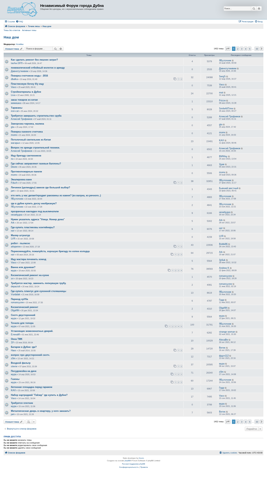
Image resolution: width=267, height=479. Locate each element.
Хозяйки (19, 44)
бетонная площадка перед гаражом (31, 387)
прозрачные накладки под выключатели (35, 211)
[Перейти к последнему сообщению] (233, 60)
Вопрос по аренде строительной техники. (35, 147)
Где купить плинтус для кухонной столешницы (38, 291)
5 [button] (249, 48)
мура (13, 270)
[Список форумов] (22, 9)
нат (13, 230)
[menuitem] (19, 21)
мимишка (16, 103)
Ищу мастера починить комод (28, 259)
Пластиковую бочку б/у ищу (27, 83)
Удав (221, 164)
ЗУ (12, 342)
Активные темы (29, 30)
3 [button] (241, 48)
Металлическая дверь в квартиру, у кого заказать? (41, 411)
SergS (222, 76)
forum (141, 458)
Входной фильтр (21, 363)
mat (221, 92)
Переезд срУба (19, 299)
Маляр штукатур (20, 235)
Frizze (222, 100)
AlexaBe (223, 339)
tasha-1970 (17, 63)
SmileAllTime (226, 108)
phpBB (127, 461)
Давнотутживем (19, 71)
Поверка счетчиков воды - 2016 (29, 75)
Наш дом (11, 37)
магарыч (15, 143)
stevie (14, 366)
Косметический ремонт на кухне (30, 275)
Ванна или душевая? (23, 267)
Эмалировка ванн (21, 179)
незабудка (16, 214)
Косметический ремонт (24, 307)
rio (12, 158)
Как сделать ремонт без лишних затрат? (34, 59)
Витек (222, 347)
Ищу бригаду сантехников (26, 155)
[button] (227, 49)
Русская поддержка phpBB (133, 464)
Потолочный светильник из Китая (31, 139)
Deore (14, 166)
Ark (13, 222)
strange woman (227, 331)
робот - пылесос (20, 243)
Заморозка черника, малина (27, 123)
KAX (221, 140)
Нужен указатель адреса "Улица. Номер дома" (38, 219)
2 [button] (237, 48)
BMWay (223, 156)
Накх (13, 350)
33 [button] (257, 48)
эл (12, 278)
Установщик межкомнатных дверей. (32, 331)
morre (14, 135)
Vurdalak (15, 294)
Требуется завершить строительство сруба (36, 115)
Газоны (15, 379)
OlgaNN (15, 310)
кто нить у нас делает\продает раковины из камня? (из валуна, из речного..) (56, 195)
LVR (13, 238)
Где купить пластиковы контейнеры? (33, 227)
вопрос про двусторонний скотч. (30, 355)
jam (13, 190)
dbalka (14, 79)
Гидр (221, 299)
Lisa (13, 95)
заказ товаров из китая (24, 99)
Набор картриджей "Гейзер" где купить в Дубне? (39, 395)
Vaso (13, 87)
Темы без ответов (12, 30)
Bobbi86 (223, 244)
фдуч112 (224, 355)
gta (12, 127)
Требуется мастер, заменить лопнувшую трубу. (38, 283)
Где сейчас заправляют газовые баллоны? (36, 163)
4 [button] (245, 48)
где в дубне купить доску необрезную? (34, 203)
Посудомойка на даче (23, 371)
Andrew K (224, 268)
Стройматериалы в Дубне (26, 91)
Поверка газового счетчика (27, 131)
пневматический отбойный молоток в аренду (38, 67)
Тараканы (16, 107)
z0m (13, 358)
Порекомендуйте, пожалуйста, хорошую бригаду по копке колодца (50, 251)
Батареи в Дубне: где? (24, 347)
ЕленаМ (15, 334)
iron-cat (15, 111)
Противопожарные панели (26, 171)
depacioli (15, 286)
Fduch (14, 182)
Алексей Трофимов (21, 119)
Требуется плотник (22, 403)
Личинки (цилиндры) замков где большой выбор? (40, 187)
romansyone (225, 276)
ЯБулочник (225, 60)
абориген (16, 246)
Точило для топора (22, 323)
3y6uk (222, 260)
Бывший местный (228, 188)
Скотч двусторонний (23, 315)
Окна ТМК (16, 339)
